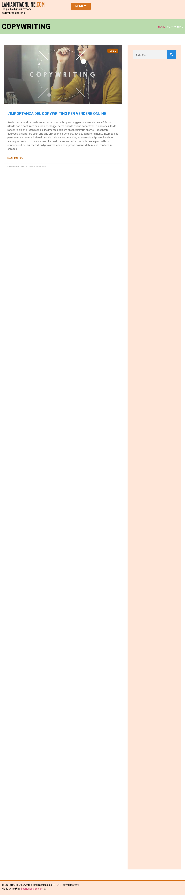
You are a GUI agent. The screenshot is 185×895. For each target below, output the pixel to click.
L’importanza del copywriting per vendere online (56, 113)
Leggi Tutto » (15, 158)
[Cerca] (171, 54)
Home (161, 26)
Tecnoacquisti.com (32, 888)
